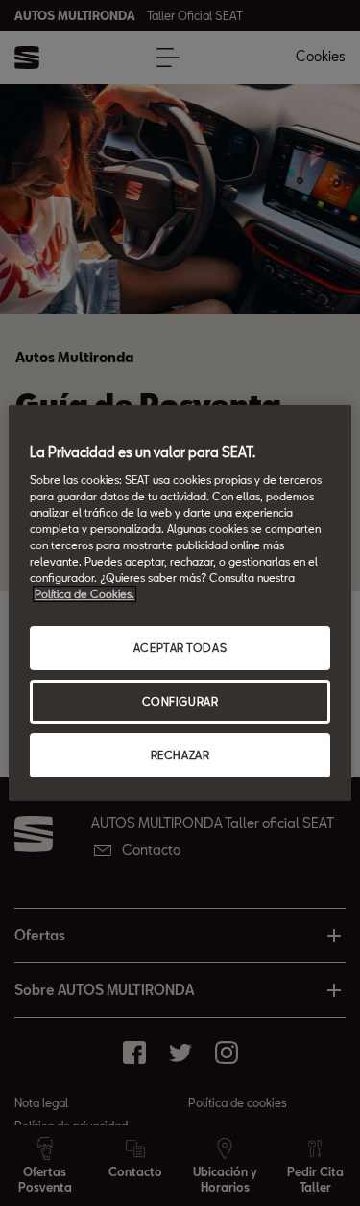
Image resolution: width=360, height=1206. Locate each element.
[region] (179, 603)
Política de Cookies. (84, 594)
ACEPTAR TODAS (180, 647)
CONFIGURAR (180, 701)
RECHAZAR (180, 755)
